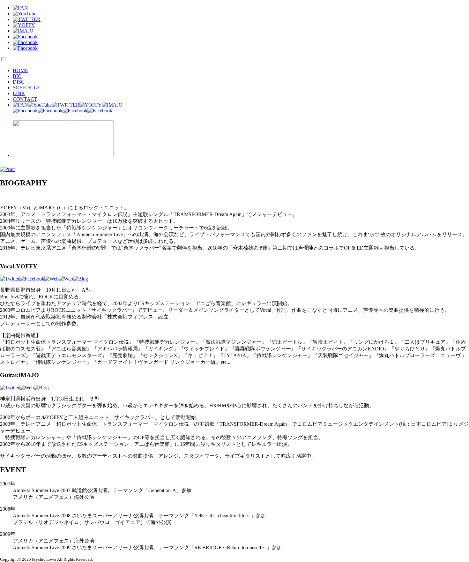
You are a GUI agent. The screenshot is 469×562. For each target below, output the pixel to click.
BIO (17, 76)
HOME (20, 70)
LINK (19, 93)
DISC (19, 82)
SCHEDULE (26, 87)
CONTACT (25, 99)
